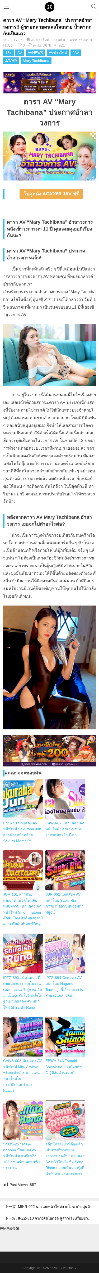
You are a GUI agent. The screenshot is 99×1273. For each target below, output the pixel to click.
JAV (76, 53)
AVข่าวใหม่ (40, 40)
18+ (8, 53)
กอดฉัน (59, 40)
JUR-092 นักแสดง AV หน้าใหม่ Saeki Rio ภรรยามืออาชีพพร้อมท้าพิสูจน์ (64, 903)
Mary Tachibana (36, 60)
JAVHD (11, 60)
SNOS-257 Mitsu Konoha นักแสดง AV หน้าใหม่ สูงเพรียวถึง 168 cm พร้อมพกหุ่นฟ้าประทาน (21, 1156)
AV (19, 53)
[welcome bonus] (49, 82)
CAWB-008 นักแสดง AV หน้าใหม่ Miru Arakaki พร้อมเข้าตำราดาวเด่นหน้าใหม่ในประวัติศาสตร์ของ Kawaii (22, 1076)
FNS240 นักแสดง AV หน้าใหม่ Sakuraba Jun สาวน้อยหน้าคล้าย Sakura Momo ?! (22, 832)
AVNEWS (35, 53)
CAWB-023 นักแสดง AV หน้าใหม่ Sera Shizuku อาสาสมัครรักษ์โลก (64, 829)
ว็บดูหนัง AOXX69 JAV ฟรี (51, 193)
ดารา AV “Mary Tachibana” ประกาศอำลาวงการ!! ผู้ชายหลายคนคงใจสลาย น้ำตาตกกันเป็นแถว (48, 26)
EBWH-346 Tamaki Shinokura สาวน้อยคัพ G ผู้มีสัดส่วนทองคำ (63, 1067)
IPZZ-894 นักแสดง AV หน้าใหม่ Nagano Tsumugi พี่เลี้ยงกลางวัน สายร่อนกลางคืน (64, 986)
